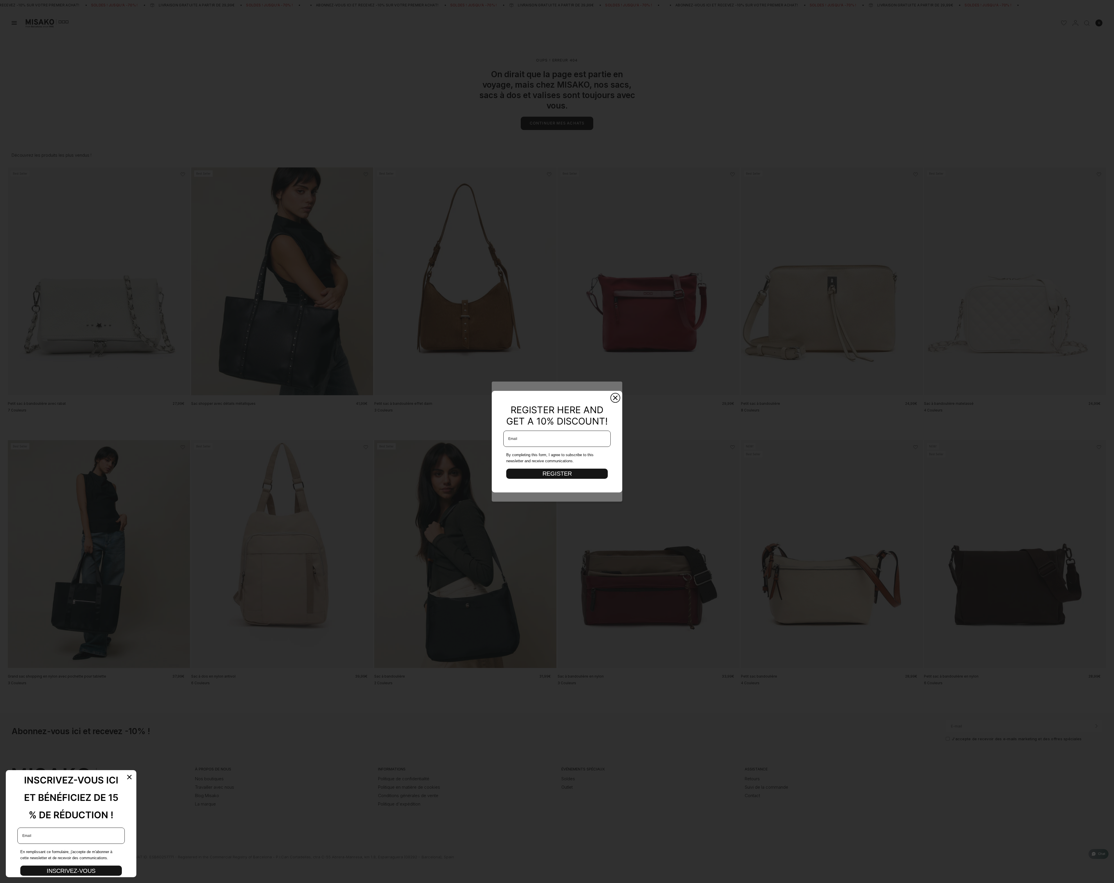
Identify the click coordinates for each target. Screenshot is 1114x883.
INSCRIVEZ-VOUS (71, 871)
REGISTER (557, 473)
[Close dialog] (615, 397)
